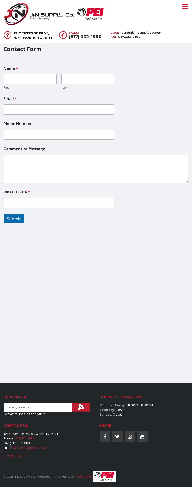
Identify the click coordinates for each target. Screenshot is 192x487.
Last (64, 87)
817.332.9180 (129, 37)
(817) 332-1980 (85, 36)
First (7, 87)
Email (10, 99)
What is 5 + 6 (17, 192)
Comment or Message (24, 149)
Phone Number (18, 124)
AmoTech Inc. (83, 476)
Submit (14, 218)
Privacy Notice (13, 456)
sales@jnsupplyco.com (142, 32)
